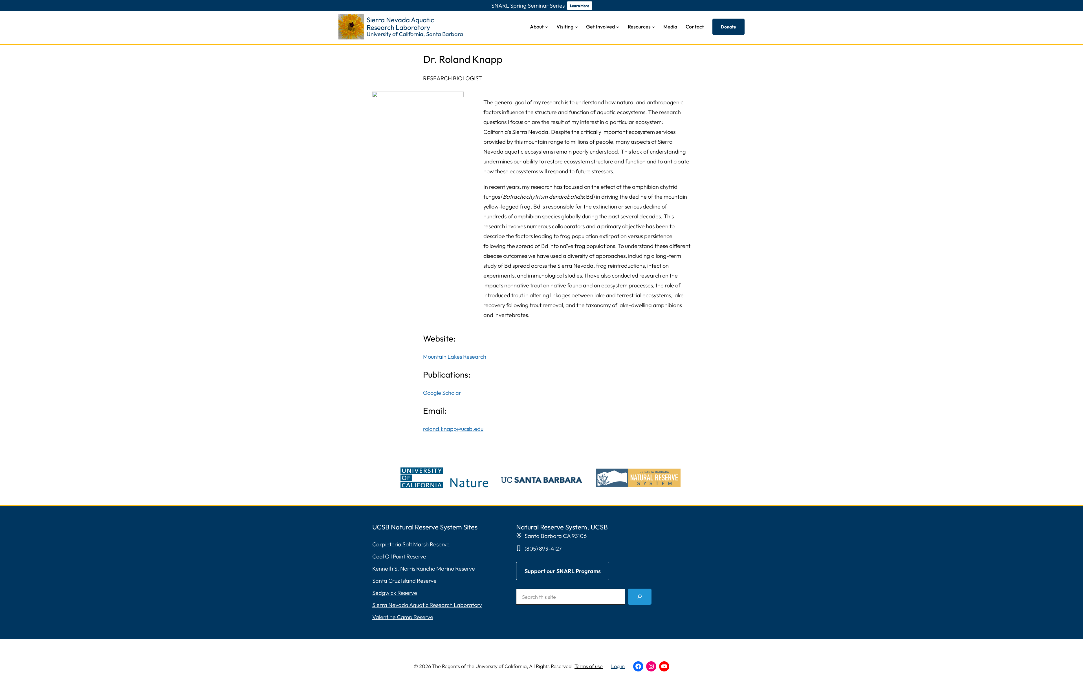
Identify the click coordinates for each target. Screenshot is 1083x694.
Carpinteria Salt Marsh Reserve (411, 544)
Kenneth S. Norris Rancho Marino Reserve (423, 568)
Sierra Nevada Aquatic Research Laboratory (427, 604)
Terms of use (588, 666)
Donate (728, 27)
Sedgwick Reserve (394, 592)
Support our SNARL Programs (563, 571)
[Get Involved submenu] (617, 26)
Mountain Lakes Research (454, 356)
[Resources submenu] (653, 26)
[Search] (639, 597)
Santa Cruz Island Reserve (404, 580)
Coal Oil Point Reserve (399, 556)
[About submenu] (546, 26)
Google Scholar (442, 392)
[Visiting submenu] (576, 26)
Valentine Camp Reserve (402, 616)
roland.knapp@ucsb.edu (453, 428)
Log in (618, 666)
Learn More (579, 5)
